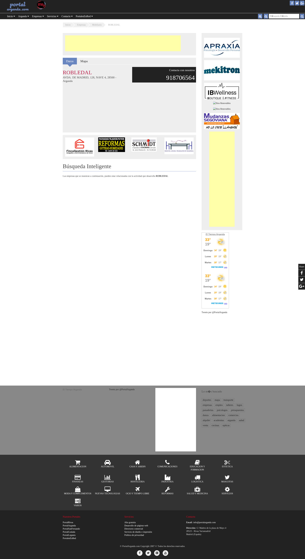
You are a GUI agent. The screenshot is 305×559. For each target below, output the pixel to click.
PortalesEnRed (69, 538)
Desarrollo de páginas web (136, 525)
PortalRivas (68, 522)
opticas (226, 425)
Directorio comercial (133, 529)
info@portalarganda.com (204, 522)
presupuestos (237, 410)
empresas (207, 405)
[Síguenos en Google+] (157, 553)
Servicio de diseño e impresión (138, 532)
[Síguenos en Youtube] (165, 553)
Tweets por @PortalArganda (214, 312)
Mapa (84, 61)
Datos (70, 61)
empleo (219, 405)
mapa (217, 400)
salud (241, 420)
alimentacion (218, 415)
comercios (233, 415)
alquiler (206, 420)
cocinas (215, 425)
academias (219, 420)
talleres (229, 405)
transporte (228, 400)
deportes (207, 400)
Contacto (66, 16)
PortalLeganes (69, 535)
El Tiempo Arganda (215, 234)
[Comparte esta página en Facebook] (301, 273)
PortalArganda (69, 525)
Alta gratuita (130, 522)
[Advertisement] (123, 43)
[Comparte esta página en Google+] (301, 286)
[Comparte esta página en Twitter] (301, 279)
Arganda (22, 16)
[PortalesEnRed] (48, 5)
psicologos (222, 410)
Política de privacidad (134, 535)
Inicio (10, 16)
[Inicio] (18, 6)
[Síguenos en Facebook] (139, 553)
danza (206, 415)
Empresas (37, 16)
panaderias (208, 410)
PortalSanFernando (71, 529)
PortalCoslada (69, 532)
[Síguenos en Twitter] (148, 553)
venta (205, 425)
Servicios (52, 16)
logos (239, 405)
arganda (231, 420)
